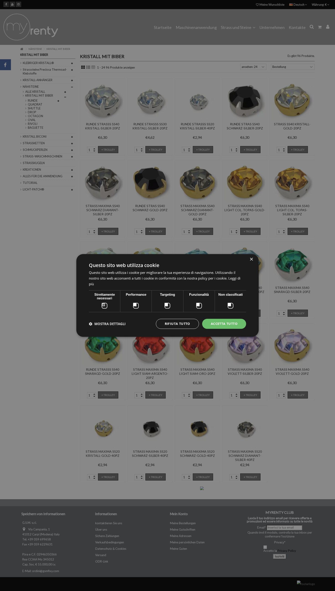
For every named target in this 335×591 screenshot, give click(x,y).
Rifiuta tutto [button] (177, 323)
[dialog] (167, 295)
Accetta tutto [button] (224, 323)
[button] (107, 323)
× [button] (251, 259)
